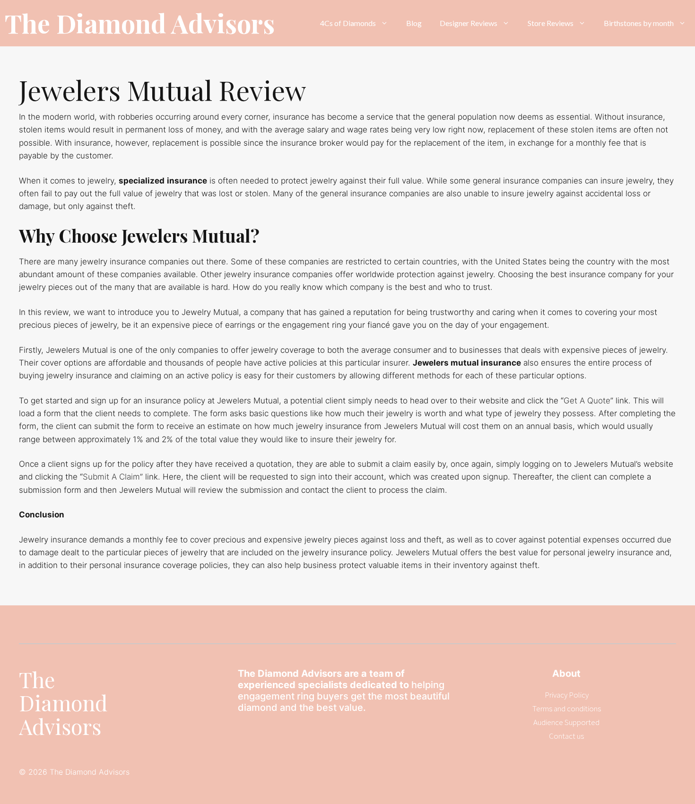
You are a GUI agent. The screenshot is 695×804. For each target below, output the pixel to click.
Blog (414, 22)
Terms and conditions (566, 708)
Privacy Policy (567, 695)
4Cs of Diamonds (348, 22)
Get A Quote (587, 400)
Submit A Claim (111, 476)
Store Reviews (550, 22)
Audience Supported (566, 722)
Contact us (566, 736)
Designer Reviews (468, 22)
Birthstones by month (639, 22)
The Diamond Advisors (140, 23)
